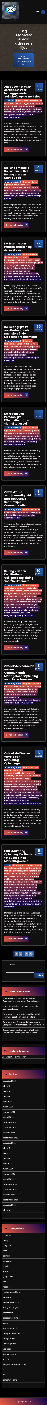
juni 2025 (6, 1153)
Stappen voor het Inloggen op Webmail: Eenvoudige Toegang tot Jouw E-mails (21, 1031)
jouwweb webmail (11, 1302)
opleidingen (9, 349)
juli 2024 (6, 1210)
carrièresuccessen (31, 260)
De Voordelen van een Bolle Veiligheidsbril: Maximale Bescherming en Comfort (22, 1015)
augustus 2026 (9, 1081)
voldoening (19, 444)
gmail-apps (35, 781)
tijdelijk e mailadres (11, 1333)
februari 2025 (9, 1174)
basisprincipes (32, 767)
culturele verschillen (26, 512)
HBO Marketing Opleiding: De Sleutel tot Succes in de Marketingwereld (18, 856)
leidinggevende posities (15, 876)
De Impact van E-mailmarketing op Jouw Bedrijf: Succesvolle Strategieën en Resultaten (23, 1023)
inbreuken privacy (12, 103)
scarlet (6, 1323)
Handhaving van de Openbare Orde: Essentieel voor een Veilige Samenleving (21, 999)
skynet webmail (10, 1328)
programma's (10, 797)
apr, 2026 (38, 244)
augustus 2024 (9, 1205)
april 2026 (7, 1101)
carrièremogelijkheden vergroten (19, 773)
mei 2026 (7, 1096)
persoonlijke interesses (26, 349)
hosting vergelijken (11, 1292)
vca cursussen (9, 1354)
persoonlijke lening (11, 1318)
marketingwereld (24, 789)
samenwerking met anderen (26, 193)
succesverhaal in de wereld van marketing (20, 897)
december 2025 (10, 1122)
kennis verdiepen (18, 786)
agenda (8, 184)
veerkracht (21, 195)
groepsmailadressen (17, 689)
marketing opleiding (13, 882)
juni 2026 (6, 1091)
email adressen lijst (33, 100)
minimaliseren (30, 596)
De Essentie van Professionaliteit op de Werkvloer (18, 247)
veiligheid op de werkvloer (14, 1364)
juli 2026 (6, 1086)
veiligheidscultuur (12, 117)
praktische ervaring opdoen (29, 795)
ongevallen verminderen (15, 604)
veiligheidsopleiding (13, 615)
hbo (9, 865)
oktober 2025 (9, 1132)
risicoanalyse (31, 111)
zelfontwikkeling (10, 1380)
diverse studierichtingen (26, 344)
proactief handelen (13, 607)
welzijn (30, 195)
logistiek (8, 268)
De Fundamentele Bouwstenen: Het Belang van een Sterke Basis (16, 173)
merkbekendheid (23, 439)
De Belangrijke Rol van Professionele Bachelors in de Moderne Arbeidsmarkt (20, 332)
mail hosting (33, 876)
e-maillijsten (19, 433)
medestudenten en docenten (27, 792)
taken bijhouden (11, 800)
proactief (23, 273)
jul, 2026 (39, 87)
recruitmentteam (12, 893)
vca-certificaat (26, 114)
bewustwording (26, 430)
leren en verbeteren (32, 190)
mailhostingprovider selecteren (18, 879)
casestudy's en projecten (16, 775)
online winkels (19, 268)
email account (16, 590)
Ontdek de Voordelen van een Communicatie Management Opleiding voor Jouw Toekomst (21, 672)
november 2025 (10, 1127)
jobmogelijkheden (31, 346)
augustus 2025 (9, 1143)
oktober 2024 (9, 1194)
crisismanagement (17, 686)
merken (12, 884)
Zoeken (12, 964)
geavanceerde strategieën (16, 781)
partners (36, 439)
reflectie (8, 193)
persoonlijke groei (12, 109)
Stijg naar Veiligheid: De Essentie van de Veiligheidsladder (20, 1007)
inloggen (25, 103)
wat (4, 1374)
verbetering (19, 441)
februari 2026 (9, 1112)
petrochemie (28, 109)
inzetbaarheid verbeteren (16, 784)
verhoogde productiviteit (29, 901)
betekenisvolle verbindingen (22, 868)
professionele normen (14, 276)
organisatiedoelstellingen (16, 700)
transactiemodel (20, 279)
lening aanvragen (10, 1307)
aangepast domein (24, 865)
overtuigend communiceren (17, 272)
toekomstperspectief (14, 357)
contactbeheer (11, 187)
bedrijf (15, 430)
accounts (7, 1235)
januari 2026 (8, 1117)
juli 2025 (6, 1148)
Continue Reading (17, 149)
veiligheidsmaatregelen (30, 803)
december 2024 (10, 1184)
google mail (8, 1276)
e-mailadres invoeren (29, 187)
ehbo (6, 590)
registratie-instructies (28, 797)
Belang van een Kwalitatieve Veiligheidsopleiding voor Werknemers (19, 576)
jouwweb (7, 1297)
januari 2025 (8, 1179)
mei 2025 (7, 1158)
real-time (20, 111)
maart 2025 (8, 1169)
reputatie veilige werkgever (26, 610)
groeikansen (18, 265)
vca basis (7, 1349)
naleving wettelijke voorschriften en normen (23, 600)
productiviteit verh (31, 607)
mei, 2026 (38, 168)
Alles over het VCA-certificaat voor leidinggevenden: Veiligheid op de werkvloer (23, 91)
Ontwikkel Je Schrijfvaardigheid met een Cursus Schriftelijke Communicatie (17, 498)
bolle (5, 1250)
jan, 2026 (38, 572)
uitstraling (9, 441)
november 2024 (10, 1189)
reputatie (25, 893)
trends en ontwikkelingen (16, 802)
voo (4, 1369)
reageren (8, 610)
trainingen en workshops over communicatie (22, 701)
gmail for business (16, 436)
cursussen (33, 775)
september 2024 (10, 1200)
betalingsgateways (13, 260)
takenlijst (25, 612)
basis (14, 184)
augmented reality (19, 257)
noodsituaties (34, 601)
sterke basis (10, 195)
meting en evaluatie (13, 596)
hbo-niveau (9, 873)
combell (6, 1256)
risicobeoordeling (12, 612)
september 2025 (10, 1138)
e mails (6, 1266)
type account (35, 279)
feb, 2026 (38, 493)
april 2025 (7, 1163)
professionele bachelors (15, 355)
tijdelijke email (9, 1338)
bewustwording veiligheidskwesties (21, 586)
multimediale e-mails (14, 599)
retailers (17, 518)
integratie (29, 265)
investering (18, 593)
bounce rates (24, 184)
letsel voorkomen (32, 593)
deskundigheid (11, 262)
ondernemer (22, 884)
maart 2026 (8, 1107)
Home (22, 56)
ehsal (5, 1271)
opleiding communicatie (23, 106)
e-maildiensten (30, 588)
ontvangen (32, 604)
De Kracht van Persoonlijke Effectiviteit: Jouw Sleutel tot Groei (17, 418)
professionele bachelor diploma (19, 352)
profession (33, 273)
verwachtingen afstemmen (16, 904)
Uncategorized (14, 182)
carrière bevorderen (13, 770)
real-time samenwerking (24, 890)
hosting (6, 1287)
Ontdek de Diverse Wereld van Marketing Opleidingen (17, 758)
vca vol (10, 100)
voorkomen (29, 615)
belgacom (7, 1245)
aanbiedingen (31, 182)
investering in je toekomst (28, 873)
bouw (20, 100)
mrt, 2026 (38, 414)
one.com (21, 515)
